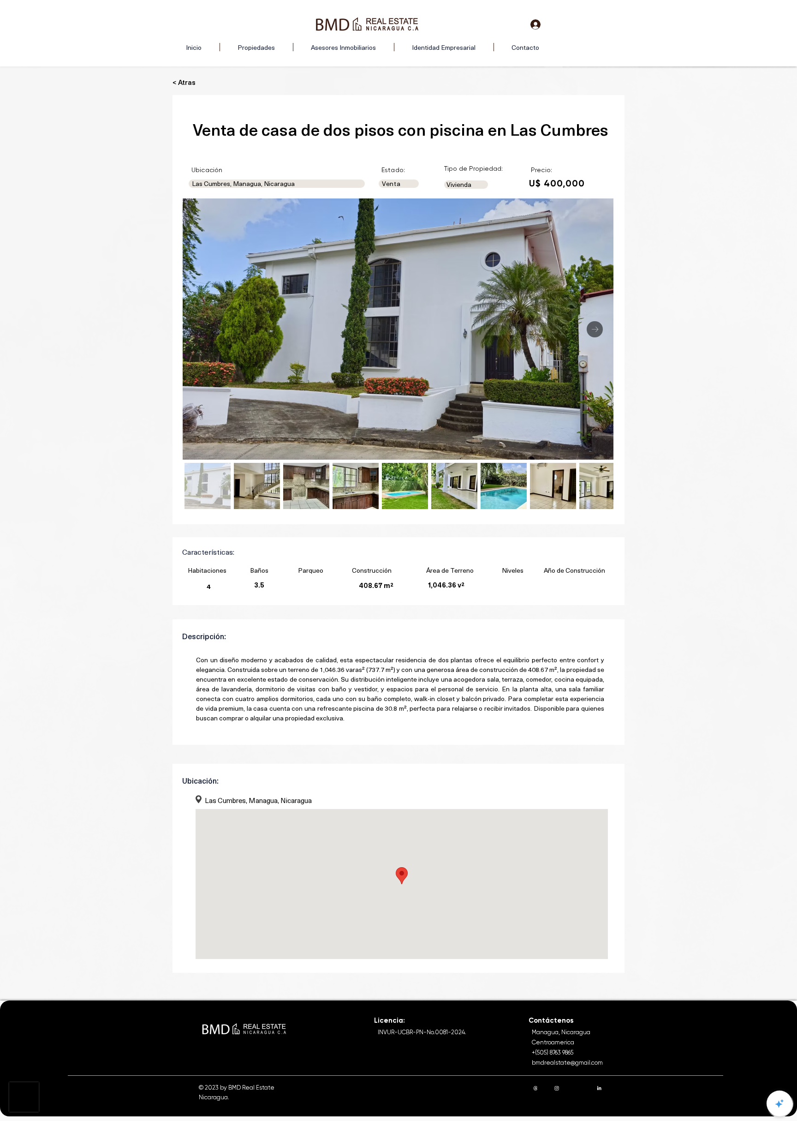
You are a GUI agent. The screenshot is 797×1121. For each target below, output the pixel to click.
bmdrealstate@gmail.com (567, 1062)
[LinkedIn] (599, 1088)
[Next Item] (595, 329)
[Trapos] (535, 1088)
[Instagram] (556, 1088)
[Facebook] (578, 1088)
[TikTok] (620, 1088)
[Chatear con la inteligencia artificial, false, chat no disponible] (779, 1103)
